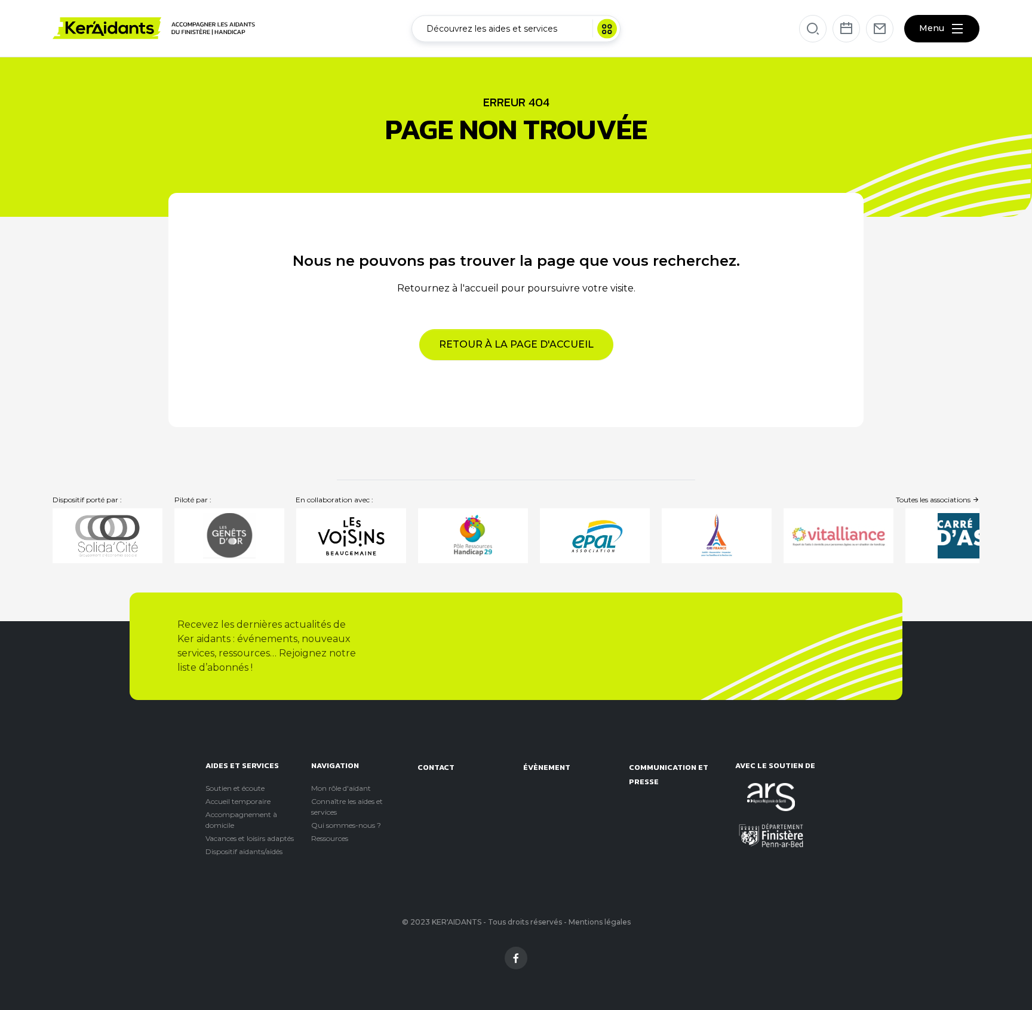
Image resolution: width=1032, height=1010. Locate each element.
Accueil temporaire (238, 801)
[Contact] (879, 28)
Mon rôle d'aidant (341, 788)
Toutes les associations (934, 499)
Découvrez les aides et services (491, 28)
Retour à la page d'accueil (516, 344)
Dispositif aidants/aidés (243, 851)
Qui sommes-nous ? (346, 825)
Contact (435, 767)
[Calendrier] (846, 28)
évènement (546, 767)
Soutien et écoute (235, 788)
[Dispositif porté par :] (107, 535)
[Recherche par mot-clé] (813, 28)
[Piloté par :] (229, 535)
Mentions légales (600, 921)
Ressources (329, 838)
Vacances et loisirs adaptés (249, 838)
